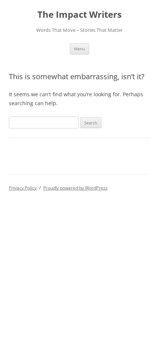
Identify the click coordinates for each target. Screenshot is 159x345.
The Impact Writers (79, 14)
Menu (79, 48)
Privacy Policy (23, 188)
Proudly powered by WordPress (75, 188)
